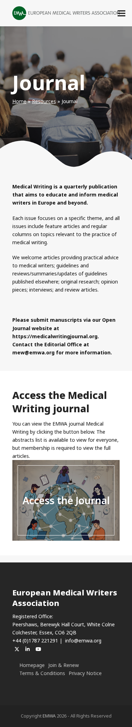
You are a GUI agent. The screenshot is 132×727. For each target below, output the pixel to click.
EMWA (49, 716)
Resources (44, 101)
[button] (121, 13)
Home (19, 101)
